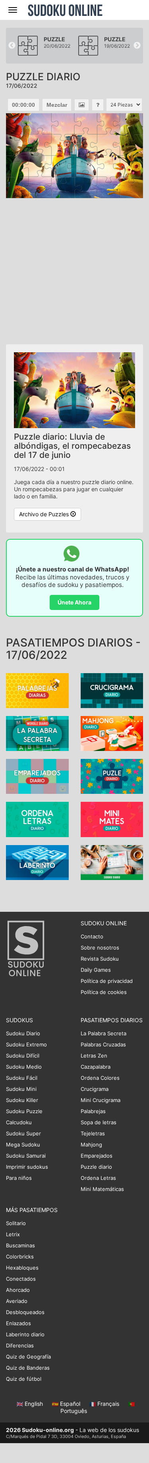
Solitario (16, 1223)
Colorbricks (20, 1256)
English (34, 1403)
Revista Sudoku (100, 958)
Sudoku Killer (22, 1100)
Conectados (21, 1279)
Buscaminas (20, 1245)
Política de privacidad (107, 981)
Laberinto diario (25, 1334)
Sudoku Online (65, 10)
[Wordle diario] (37, 733)
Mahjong (91, 1144)
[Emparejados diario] (37, 775)
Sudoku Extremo (26, 1044)
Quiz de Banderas (28, 1368)
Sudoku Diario (23, 1033)
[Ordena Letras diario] (37, 818)
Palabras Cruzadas (103, 1044)
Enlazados (18, 1323)
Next (137, 46)
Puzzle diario (96, 1167)
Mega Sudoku (23, 1144)
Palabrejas (93, 1111)
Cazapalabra (95, 1066)
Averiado (16, 1301)
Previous (12, 46)
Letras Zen (94, 1055)
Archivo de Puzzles (44, 514)
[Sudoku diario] (112, 861)
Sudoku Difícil (22, 1055)
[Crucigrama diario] (112, 690)
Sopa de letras (98, 1122)
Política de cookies (104, 992)
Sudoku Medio (24, 1066)
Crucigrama (94, 1089)
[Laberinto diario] (37, 861)
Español (70, 1403)
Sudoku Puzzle (24, 1111)
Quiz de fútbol (23, 1379)
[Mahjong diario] (112, 733)
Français (108, 1403)
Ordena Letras (98, 1178)
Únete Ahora (74, 602)
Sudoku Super (23, 1133)
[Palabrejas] (37, 690)
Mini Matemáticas (102, 1189)
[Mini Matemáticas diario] (112, 818)
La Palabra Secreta (103, 1033)
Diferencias (20, 1345)
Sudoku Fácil (21, 1078)
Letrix (13, 1234)
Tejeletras (93, 1133)
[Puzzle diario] (112, 775)
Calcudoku (19, 1122)
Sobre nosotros (100, 947)
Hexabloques (22, 1267)
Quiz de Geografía (28, 1356)
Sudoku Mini (21, 1089)
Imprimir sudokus (27, 1167)
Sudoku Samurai (26, 1155)
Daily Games (96, 970)
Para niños (19, 1178)
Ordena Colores (100, 1078)
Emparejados (96, 1155)
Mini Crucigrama (100, 1100)
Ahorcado (18, 1290)
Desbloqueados (25, 1312)
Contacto (92, 936)
